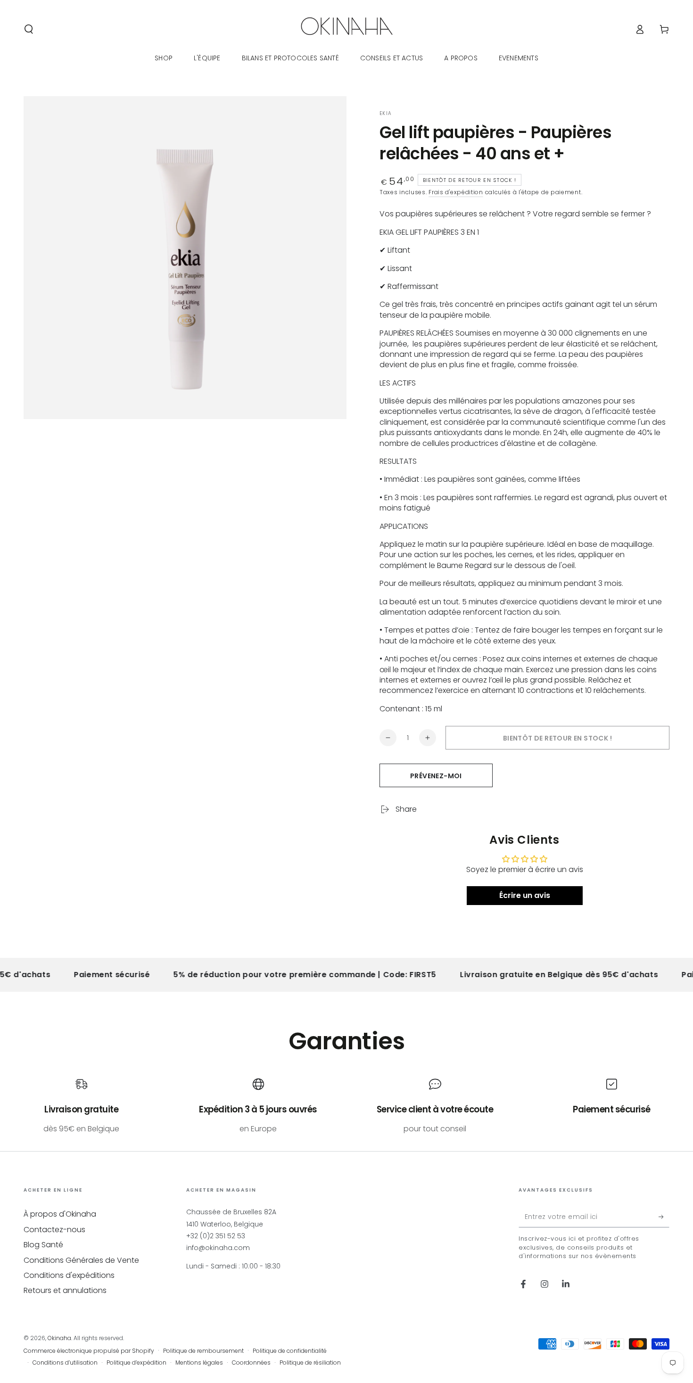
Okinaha (59, 1338)
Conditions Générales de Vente (81, 1260)
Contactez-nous (54, 1229)
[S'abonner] (664, 1216)
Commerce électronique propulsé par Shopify (89, 1351)
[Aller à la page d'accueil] (347, 29)
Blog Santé (43, 1244)
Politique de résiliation (310, 1363)
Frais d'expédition (456, 192)
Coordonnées (251, 1363)
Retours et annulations (65, 1290)
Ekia (386, 113)
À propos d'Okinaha (60, 1214)
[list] (346, 1106)
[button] (28, 29)
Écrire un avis (524, 895)
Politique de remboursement (203, 1351)
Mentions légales (199, 1363)
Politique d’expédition (136, 1363)
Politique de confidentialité (290, 1351)
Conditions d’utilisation (65, 1363)
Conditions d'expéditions (69, 1275)
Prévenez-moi (436, 776)
